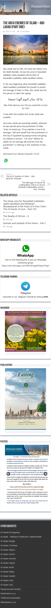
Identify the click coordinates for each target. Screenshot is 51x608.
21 (44, 432)
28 (9, 354)
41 (37, 354)
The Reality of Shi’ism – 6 (16, 216)
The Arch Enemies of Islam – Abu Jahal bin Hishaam (20, 176)
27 (7, 354)
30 (13, 354)
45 (45, 354)
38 (30, 354)
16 (34, 432)
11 (23, 432)
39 (33, 354)
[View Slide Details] (27, 475)
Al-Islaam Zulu (7, 585)
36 (26, 354)
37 (28, 354)
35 (24, 354)
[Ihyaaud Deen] (25, 7)
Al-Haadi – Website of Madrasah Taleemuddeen (21, 537)
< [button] (8, 474)
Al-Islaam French (8, 554)
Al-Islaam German (8, 558)
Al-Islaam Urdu (7, 580)
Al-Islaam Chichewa (9, 545)
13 (27, 432)
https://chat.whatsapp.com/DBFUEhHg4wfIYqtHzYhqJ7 (25, 266)
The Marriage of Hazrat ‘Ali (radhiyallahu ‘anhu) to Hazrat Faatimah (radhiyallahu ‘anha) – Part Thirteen (31, 185)
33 (20, 354)
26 (5, 354)
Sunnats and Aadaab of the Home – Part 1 (24, 223)
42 (39, 354)
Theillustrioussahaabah (10, 598)
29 (11, 354)
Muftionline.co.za (8, 593)
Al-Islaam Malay (7, 572)
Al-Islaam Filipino (8, 550)
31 (16, 354)
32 (18, 354)
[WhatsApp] (6, 160)
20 (42, 432)
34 (22, 354)
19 (40, 432)
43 (41, 354)
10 (21, 432)
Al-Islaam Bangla (8, 541)
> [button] (45, 474)
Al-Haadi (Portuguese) (10, 532)
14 (29, 432)
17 (36, 432)
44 (43, 354)
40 (35, 354)
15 (32, 432)
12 (25, 432)
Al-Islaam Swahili (8, 576)
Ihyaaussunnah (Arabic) (11, 589)
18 (38, 432)
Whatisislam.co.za (8, 602)
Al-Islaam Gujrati (8, 563)
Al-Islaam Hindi (7, 567)
